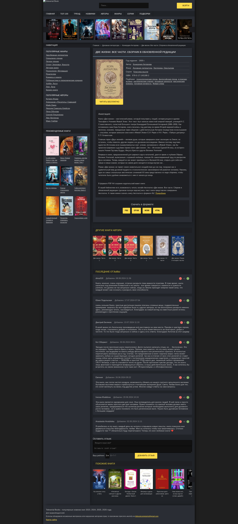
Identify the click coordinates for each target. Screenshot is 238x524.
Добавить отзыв (146, 456)
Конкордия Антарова (142, 64)
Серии (130, 14)
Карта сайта (51, 519)
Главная (50, 14)
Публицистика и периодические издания (64, 80)
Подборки (145, 14)
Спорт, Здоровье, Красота (57, 64)
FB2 (126, 210)
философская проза (168, 79)
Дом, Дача (50, 87)
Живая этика (158, 83)
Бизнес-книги (52, 90)
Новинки (90, 14)
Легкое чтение (52, 61)
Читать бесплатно (109, 102)
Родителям (51, 74)
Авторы (105, 14)
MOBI (147, 210)
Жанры (118, 14)
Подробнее (160, 193)
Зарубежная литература (57, 55)
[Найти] (146, 5)
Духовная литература (142, 68)
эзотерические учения (143, 81)
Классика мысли (140, 72)
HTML (157, 210)
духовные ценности (163, 81)
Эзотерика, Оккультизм (163, 68)
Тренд (77, 14)
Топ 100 (64, 14)
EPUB (136, 210)
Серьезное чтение (54, 58)
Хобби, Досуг (52, 83)
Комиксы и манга (53, 77)
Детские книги (52, 68)
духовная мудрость (143, 83)
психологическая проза (147, 79)
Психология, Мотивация (57, 71)
